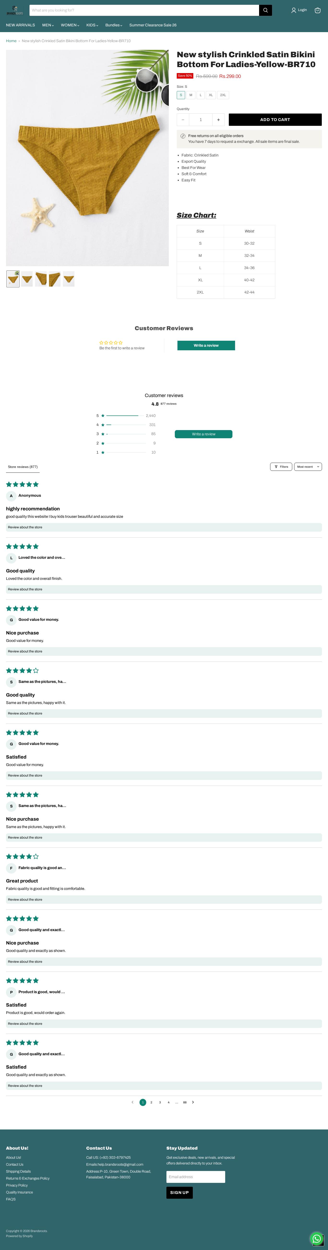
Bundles (112, 25)
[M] (191, 100)
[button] (300, 10)
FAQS (11, 1199)
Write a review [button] (206, 345)
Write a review (203, 434)
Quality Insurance (19, 1192)
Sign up (179, 1192)
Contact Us (14, 1164)
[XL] (211, 100)
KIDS (91, 25)
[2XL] (223, 100)
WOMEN (69, 25)
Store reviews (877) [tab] (23, 467)
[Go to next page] (194, 1102)
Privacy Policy (17, 1185)
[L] (201, 100)
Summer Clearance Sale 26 (152, 25)
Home (11, 41)
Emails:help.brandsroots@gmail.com (114, 1164)
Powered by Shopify (19, 1236)
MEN (47, 25)
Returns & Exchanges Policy (27, 1178)
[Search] (265, 10)
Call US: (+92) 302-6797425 (108, 1157)
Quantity (183, 109)
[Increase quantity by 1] (219, 119)
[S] (181, 100)
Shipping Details (18, 1171)
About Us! (13, 1157)
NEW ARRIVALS (20, 25)
